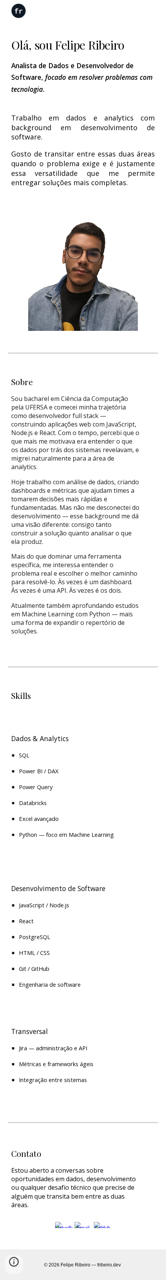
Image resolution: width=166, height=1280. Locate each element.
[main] (83, 65)
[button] (14, 1264)
